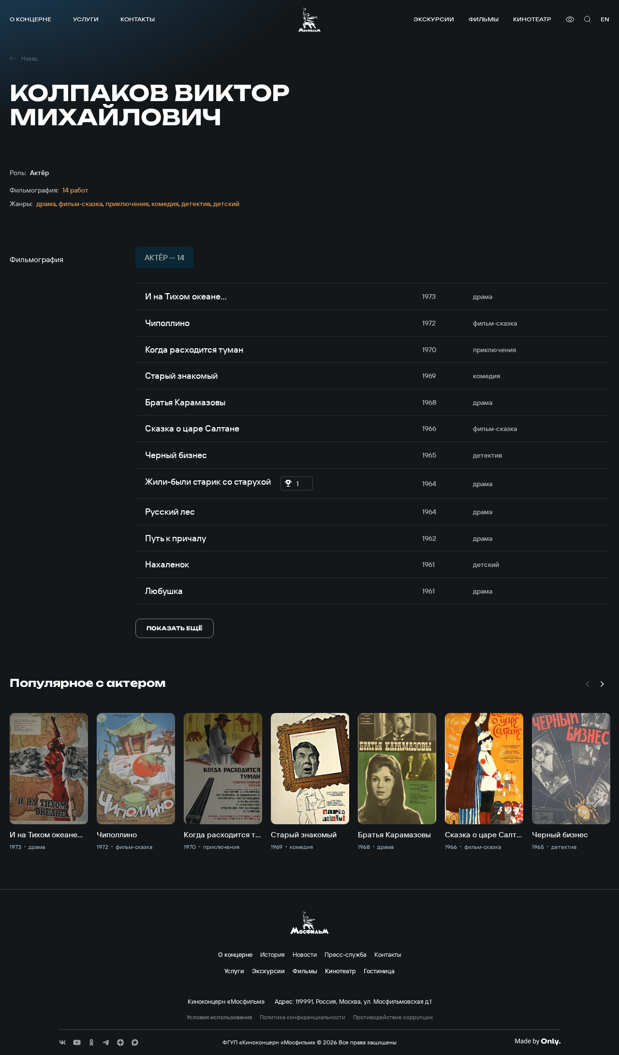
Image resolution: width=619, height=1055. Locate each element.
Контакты (137, 19)
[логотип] (309, 19)
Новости (305, 954)
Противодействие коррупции (393, 1017)
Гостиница (379, 971)
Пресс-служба (345, 954)
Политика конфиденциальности (302, 1017)
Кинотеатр (532, 19)
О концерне (30, 19)
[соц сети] (62, 1042)
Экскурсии (433, 19)
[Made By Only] (537, 1041)
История (272, 954)
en (605, 19)
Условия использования (219, 1017)
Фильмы (484, 19)
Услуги (86, 19)
